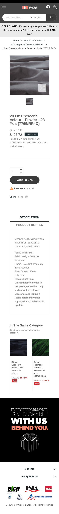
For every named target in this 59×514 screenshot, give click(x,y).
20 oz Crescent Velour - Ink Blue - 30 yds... (17, 367)
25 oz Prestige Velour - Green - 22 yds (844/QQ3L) (40, 369)
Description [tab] (29, 217)
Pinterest (26, 196)
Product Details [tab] (29, 224)
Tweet (22, 196)
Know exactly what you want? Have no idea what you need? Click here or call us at (29, 30)
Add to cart (26, 180)
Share (18, 196)
